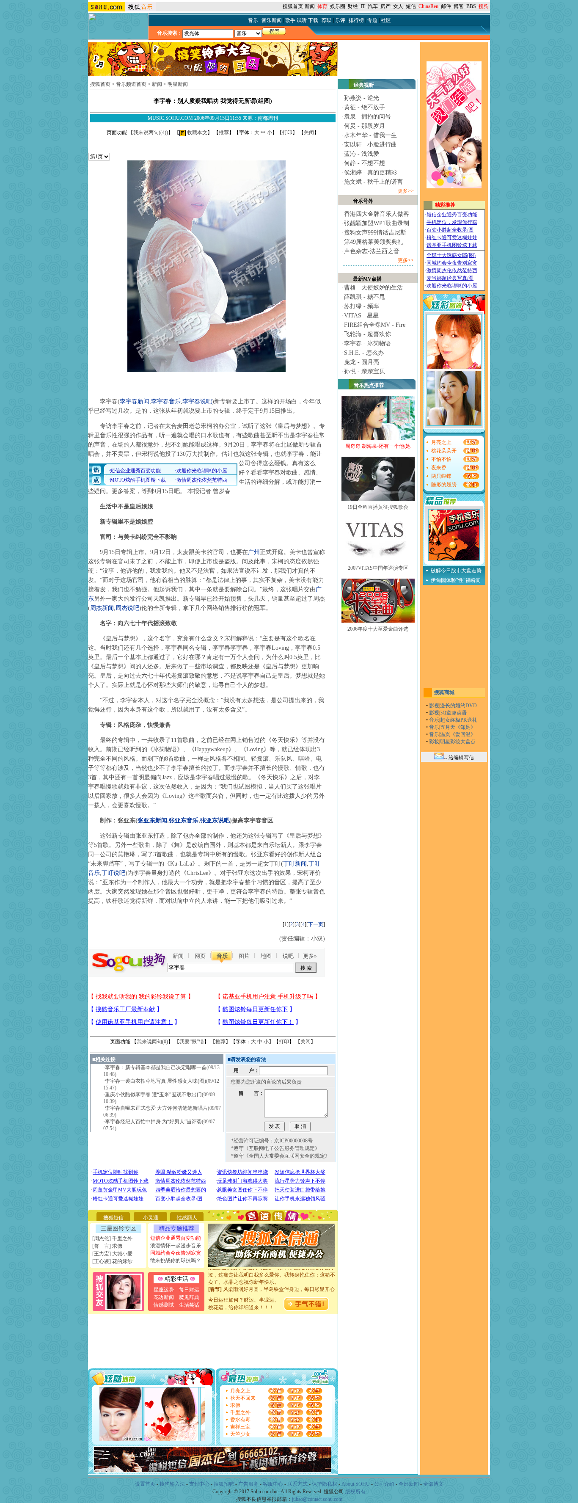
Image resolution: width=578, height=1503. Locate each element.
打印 (287, 132)
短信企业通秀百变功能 (175, 1238)
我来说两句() (150, 132)
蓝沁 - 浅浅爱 (361, 154)
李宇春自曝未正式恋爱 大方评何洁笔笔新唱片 (156, 1108)
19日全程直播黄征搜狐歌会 (377, 507)
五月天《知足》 (458, 727)
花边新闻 (164, 1297)
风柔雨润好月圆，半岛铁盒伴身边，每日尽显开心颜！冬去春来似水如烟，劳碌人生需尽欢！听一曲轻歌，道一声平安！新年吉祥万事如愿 (271, 1286)
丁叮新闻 (295, 863)
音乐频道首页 (131, 84)
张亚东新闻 (152, 820)
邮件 (446, 6)
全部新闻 (409, 1484)
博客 (459, 6)
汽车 (373, 6)
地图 (266, 956)
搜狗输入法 (172, 1484)
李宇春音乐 (166, 401)
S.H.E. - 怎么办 (364, 353)
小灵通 (150, 1218)
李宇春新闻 (134, 401)
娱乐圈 (337, 6)
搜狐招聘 (224, 1484)
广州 (254, 552)
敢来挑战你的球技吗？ (175, 1260)
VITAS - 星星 (361, 315)
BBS (471, 6)
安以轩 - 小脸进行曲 (370, 144)
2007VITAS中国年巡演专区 (378, 568)
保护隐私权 (324, 1484)
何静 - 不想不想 (364, 163)
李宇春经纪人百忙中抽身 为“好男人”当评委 (153, 1122)
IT (363, 6)
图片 (244, 956)
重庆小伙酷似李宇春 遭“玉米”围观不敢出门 (153, 1095)
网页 (200, 956)
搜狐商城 (444, 692)
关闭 (309, 132)
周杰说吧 (127, 608)
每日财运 (189, 1290)
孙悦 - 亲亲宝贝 (364, 371)
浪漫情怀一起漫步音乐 (175, 1246)
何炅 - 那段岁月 (364, 126)
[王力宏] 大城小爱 (112, 1254)
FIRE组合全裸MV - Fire (374, 325)
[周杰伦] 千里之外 (112, 1238)
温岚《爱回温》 (458, 734)
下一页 (315, 924)
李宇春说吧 (197, 401)
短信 (411, 6)
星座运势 (164, 1290)
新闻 (310, 6)
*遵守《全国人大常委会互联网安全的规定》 (280, 1156)
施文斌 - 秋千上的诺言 (373, 182)
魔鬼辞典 (189, 1297)
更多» (310, 956)
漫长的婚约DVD (458, 706)
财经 (353, 6)
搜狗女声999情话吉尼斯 (375, 232)
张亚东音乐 (183, 820)
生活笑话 (189, 1305)
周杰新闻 (102, 608)
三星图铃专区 (118, 1228)
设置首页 (145, 1484)
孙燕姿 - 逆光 (361, 98)
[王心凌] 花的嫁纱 (112, 1261)
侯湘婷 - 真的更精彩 (370, 172)
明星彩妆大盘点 (458, 742)
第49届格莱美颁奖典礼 (373, 242)
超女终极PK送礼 (458, 720)
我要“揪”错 (191, 1042)
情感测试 (164, 1305)
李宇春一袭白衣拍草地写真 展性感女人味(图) (155, 1081)
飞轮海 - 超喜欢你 (367, 334)
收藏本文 (196, 132)
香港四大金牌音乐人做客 (376, 214)
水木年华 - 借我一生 (370, 135)
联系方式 (297, 1484)
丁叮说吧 (113, 873)
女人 (398, 6)
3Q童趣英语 (453, 713)
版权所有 (355, 1492)
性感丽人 (187, 1218)
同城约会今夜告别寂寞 (175, 1253)
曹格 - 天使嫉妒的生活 (373, 287)
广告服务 (248, 1484)
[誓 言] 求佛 (107, 1246)
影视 (434, 706)
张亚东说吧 (215, 820)
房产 (385, 6)
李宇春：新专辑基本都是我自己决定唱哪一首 (155, 1067)
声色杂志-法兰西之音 (371, 251)
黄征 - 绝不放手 (364, 107)
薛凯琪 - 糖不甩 (364, 297)
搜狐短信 (113, 1218)
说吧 (288, 956)
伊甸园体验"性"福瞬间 (456, 580)
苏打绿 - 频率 (361, 306)
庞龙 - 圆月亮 (361, 362)
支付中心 (199, 1484)
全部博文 (433, 1484)
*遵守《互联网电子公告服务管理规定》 (275, 1148)
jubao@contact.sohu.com (317, 1499)
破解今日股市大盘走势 (456, 571)
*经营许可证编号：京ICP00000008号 (272, 1141)
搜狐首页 (293, 6)
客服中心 (273, 1484)
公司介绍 (384, 1484)
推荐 (224, 132)
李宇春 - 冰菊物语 (367, 343)
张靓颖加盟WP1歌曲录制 (376, 223)
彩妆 (434, 742)
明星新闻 (178, 84)
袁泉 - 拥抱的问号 (367, 116)
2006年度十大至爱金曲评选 (377, 629)
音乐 (222, 956)
